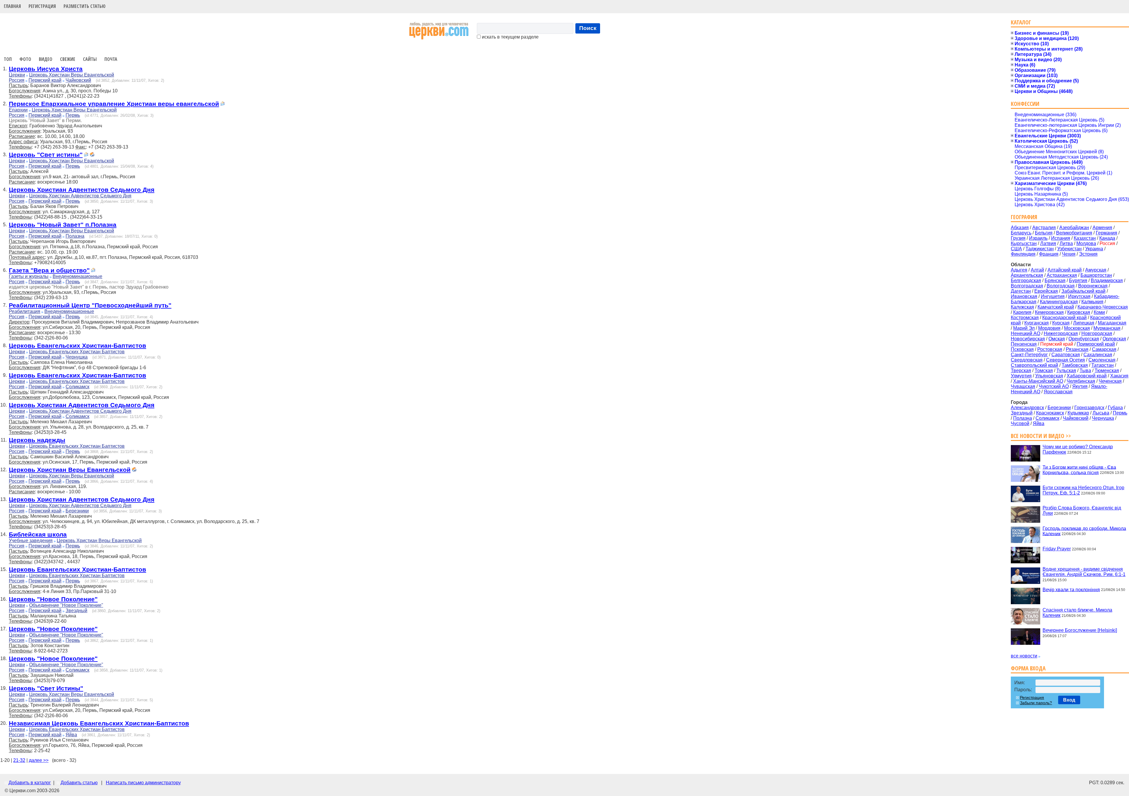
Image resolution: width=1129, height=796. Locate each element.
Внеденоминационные (77, 276)
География (1024, 217)
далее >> (39, 760)
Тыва (1085, 370)
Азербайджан (1074, 227)
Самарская (1104, 349)
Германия (1106, 232)
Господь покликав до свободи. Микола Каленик (1084, 531)
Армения (1102, 227)
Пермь (73, 115)
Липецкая (1083, 322)
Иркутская (1079, 296)
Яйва (71, 734)
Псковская (1022, 349)
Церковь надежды (37, 440)
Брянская (1055, 280)
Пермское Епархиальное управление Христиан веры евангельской (114, 103)
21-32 (19, 760)
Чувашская (1023, 386)
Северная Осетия (1065, 359)
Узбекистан (1069, 248)
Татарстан (1102, 365)
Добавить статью (79, 782)
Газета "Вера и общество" (49, 270)
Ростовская (1049, 349)
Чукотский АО (1054, 386)
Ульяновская (1049, 375)
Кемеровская (1049, 312)
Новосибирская (1028, 338)
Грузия (1018, 238)
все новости (1024, 655)
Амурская (1095, 269)
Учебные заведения (31, 540)
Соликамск (77, 386)
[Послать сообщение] (222, 104)
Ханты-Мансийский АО (1038, 381)
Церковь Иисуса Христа (46, 68)
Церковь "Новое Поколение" (53, 599)
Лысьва (1101, 412)
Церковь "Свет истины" (46, 154)
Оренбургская (1083, 338)
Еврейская (1046, 291)
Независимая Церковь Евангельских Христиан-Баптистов (99, 723)
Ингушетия (1053, 296)
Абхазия (1020, 227)
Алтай (1037, 269)
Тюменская (1107, 370)
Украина (1094, 248)
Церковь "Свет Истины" (46, 688)
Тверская (1021, 370)
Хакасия (1119, 375)
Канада (1107, 238)
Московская (1077, 328)
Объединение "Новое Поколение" (66, 605)
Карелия (1022, 312)
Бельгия (1044, 232)
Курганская (1036, 322)
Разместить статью (85, 6)
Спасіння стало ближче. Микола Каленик (1077, 612)
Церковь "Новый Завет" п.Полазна (62, 224)
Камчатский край (1056, 306)
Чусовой (1020, 423)
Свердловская (1027, 359)
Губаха (1115, 407)
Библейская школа (38, 534)
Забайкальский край (1083, 291)
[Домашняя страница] (92, 155)
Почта (110, 59)
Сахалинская (1097, 354)
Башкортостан (1096, 275)
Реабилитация (24, 311)
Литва (1066, 243)
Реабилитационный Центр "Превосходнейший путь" (90, 305)
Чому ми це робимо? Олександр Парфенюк (1078, 449)
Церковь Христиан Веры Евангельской (71, 74)
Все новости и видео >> (1041, 436)
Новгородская (1096, 333)
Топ (8, 59)
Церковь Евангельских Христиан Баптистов (77, 351)
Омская (1056, 338)
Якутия (1080, 386)
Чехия (1068, 254)
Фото (25, 59)
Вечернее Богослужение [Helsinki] (1080, 630)
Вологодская (1061, 285)
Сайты (90, 59)
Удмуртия (1021, 375)
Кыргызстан (1024, 243)
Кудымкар (1078, 412)
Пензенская (1024, 344)
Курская (1061, 322)
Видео (45, 59)
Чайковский (78, 80)
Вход (1069, 699)
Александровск (1027, 407)
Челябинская (1081, 381)
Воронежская (1093, 285)
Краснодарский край (1064, 317)
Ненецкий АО (1025, 333)
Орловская (1114, 338)
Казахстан (1085, 238)
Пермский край (45, 80)
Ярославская (1058, 391)
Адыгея (1019, 269)
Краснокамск (1050, 412)
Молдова (1086, 243)
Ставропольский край (1034, 365)
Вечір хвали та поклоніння (1071, 589)
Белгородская (1026, 280)
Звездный (76, 610)
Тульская (1066, 370)
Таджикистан (1040, 248)
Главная (12, 6)
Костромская (1025, 317)
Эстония (1088, 254)
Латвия (1048, 243)
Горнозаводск (1089, 407)
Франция (1048, 254)
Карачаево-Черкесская (1103, 306)
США (1016, 248)
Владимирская (1107, 280)
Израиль (1038, 238)
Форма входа (1028, 668)
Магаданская (1112, 322)
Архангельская (1027, 275)
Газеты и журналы (29, 276)
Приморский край (1096, 344)
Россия (16, 80)
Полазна (75, 236)
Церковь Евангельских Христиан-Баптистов (77, 345)
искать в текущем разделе (510, 36)
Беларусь (1021, 232)
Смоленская (1101, 359)
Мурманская (1106, 328)
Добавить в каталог (30, 782)
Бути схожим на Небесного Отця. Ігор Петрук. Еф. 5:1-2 (1083, 490)
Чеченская (1110, 381)
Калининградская (1059, 301)
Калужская (1022, 306)
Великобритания (1074, 232)
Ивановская (1024, 296)
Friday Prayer (1057, 548)
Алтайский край (1065, 269)
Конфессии (1025, 104)
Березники (77, 510)
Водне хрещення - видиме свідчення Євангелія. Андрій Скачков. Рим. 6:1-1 (1084, 572)
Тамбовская (1075, 365)
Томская (1044, 370)
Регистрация (42, 6)
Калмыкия (1092, 301)
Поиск (588, 28)
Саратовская (1065, 354)
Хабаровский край (1087, 375)
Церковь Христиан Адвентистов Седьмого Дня (81, 189)
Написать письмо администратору (143, 782)
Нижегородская (1061, 333)
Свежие (67, 59)
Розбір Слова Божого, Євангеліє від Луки (1082, 510)
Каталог (1021, 22)
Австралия (1044, 227)
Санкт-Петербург (1029, 354)
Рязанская (1077, 349)
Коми (1099, 312)
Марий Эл (1024, 328)
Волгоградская (1027, 285)
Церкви (17, 74)
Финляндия (1023, 254)
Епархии (18, 109)
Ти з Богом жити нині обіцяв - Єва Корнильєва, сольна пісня (1079, 469)
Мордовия (1049, 328)
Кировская (1078, 312)
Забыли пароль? (1036, 702)
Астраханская (1062, 275)
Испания (1060, 238)
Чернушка (77, 356)
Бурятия (1078, 280)
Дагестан (1021, 291)
